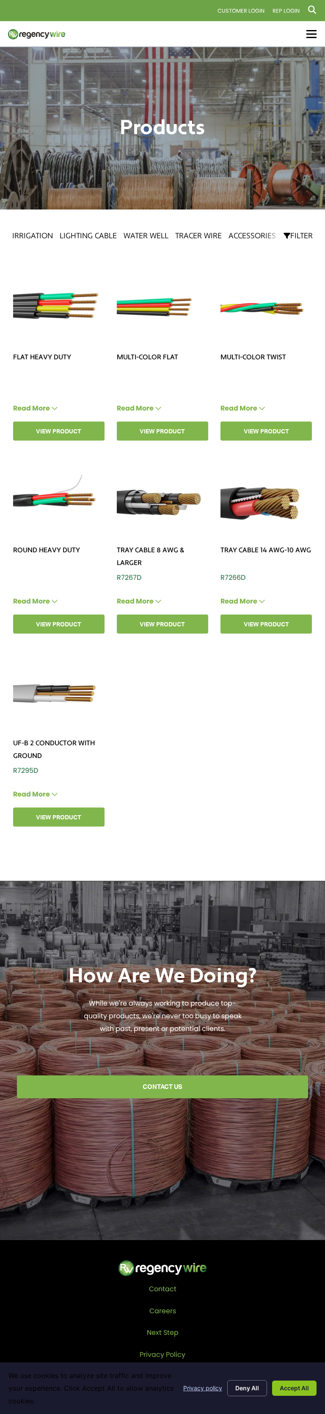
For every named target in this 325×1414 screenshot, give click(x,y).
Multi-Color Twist (253, 357)
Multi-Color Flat (147, 357)
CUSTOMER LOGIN (241, 11)
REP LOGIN (286, 11)
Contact (162, 1289)
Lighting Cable (88, 236)
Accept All (294, 1388)
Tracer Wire (198, 236)
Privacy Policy (162, 1354)
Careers (162, 1311)
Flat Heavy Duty (42, 357)
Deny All (247, 1388)
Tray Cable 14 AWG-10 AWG (265, 550)
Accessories (252, 236)
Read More (32, 408)
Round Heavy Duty (46, 550)
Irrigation (32, 236)
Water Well (146, 236)
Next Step (163, 1332)
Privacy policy (202, 1388)
